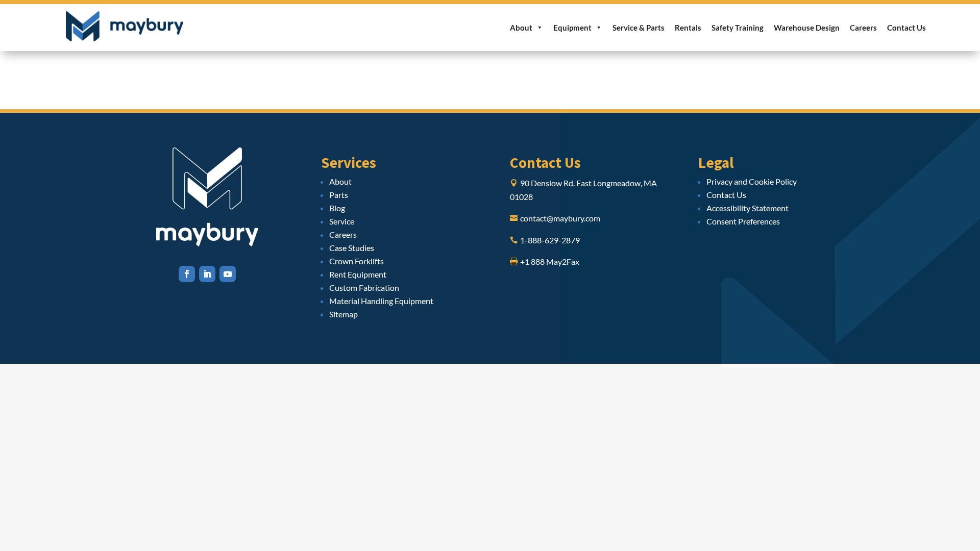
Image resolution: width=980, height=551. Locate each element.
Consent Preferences (743, 221)
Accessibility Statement (747, 208)
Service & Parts (638, 27)
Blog (337, 208)
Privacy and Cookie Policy (751, 181)
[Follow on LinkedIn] (207, 274)
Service (341, 221)
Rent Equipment (357, 274)
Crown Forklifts (356, 261)
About (521, 27)
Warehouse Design (807, 27)
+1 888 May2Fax (549, 261)
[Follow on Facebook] (187, 274)
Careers (863, 27)
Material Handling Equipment (381, 301)
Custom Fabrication (364, 287)
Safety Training (738, 27)
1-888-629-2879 (550, 240)
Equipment (572, 27)
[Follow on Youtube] (227, 274)
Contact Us (906, 27)
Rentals (688, 27)
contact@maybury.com (560, 218)
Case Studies (351, 248)
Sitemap (343, 314)
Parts (338, 194)
